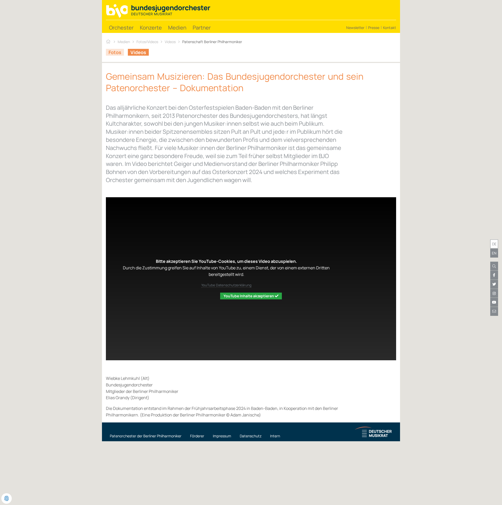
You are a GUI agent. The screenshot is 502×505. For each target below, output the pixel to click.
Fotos (115, 52)
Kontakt (389, 27)
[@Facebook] (494, 275)
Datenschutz (250, 435)
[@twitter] (494, 284)
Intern (275, 435)
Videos (170, 41)
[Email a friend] (494, 311)
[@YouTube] (494, 302)
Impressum (222, 435)
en (494, 253)
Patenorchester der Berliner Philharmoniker (145, 435)
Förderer (197, 435)
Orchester (121, 27)
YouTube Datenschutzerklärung (226, 285)
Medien (177, 27)
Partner (202, 27)
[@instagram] (494, 293)
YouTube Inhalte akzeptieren (249, 295)
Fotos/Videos (147, 41)
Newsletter (355, 27)
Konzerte (151, 27)
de (494, 243)
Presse (373, 27)
